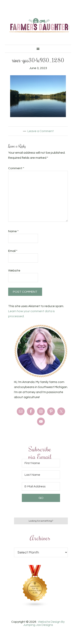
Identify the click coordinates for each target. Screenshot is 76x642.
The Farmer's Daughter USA (39, 25)
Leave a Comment (40, 131)
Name (13, 231)
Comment (16, 168)
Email (12, 250)
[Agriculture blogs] (35, 606)
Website (14, 270)
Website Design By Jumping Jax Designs (44, 623)
